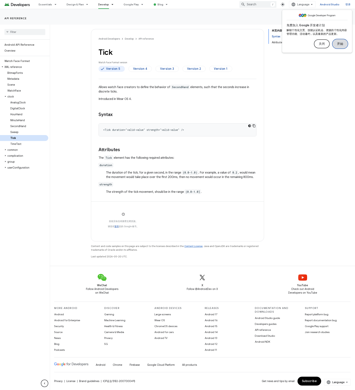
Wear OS (159, 320)
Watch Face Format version (113, 62)
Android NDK (262, 341)
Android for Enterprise (67, 320)
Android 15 (211, 326)
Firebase (135, 365)
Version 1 (221, 69)
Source (58, 332)
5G (106, 344)
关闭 (322, 44)
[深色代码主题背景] (249, 126)
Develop (103, 4)
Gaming (109, 314)
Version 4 (140, 69)
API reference (15, 18)
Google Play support (316, 326)
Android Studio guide (267, 318)
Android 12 (211, 344)
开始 (340, 44)
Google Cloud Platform (161, 365)
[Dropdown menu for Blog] (168, 4)
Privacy (108, 338)
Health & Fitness (113, 326)
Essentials (45, 4)
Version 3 (167, 69)
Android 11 (211, 350)
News (57, 338)
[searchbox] (24, 32)
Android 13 (211, 338)
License (70, 381)
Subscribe (309, 381)
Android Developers (109, 38)
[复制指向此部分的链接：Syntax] (116, 115)
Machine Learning (114, 320)
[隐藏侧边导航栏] (44, 383)
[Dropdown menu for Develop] (114, 4)
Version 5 (113, 69)
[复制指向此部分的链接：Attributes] (123, 150)
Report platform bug (316, 314)
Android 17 (211, 314)
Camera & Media (114, 332)
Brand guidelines (89, 381)
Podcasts (59, 350)
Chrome (117, 365)
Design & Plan (75, 4)
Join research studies (317, 332)
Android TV (161, 338)
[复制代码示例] (254, 126)
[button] (24, 67)
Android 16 (211, 320)
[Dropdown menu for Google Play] (144, 4)
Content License (193, 246)
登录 (116, 226)
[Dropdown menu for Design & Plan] (89, 4)
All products (189, 365)
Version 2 (194, 69)
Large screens (162, 314)
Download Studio (265, 335)
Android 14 (211, 332)
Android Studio (329, 4)
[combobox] (257, 4)
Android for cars (164, 332)
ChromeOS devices (165, 326)
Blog (160, 4)
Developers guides (265, 324)
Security (59, 326)
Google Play (131, 4)
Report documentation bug (321, 320)
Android (59, 314)
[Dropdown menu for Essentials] (57, 4)
